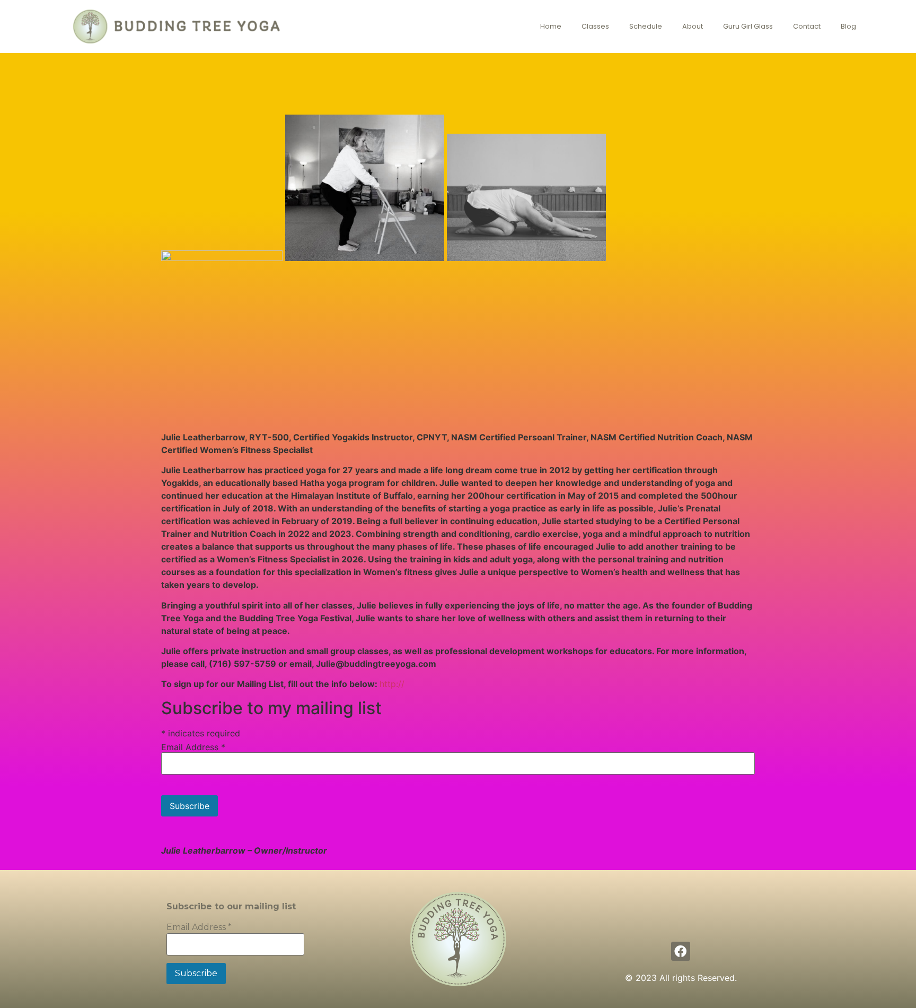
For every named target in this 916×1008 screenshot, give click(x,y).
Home (550, 26)
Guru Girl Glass (748, 26)
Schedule (645, 26)
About (692, 26)
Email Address (193, 747)
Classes (595, 26)
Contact (807, 26)
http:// (392, 684)
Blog (848, 26)
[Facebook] (681, 951)
